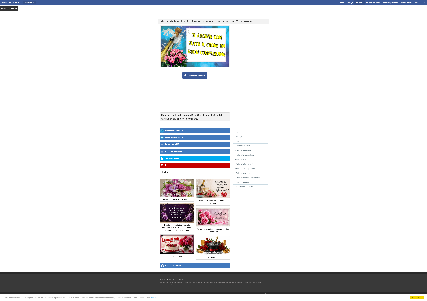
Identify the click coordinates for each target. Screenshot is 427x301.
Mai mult (154, 297)
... (422, 2)
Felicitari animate (243, 182)
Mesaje (239, 136)
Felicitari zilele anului (244, 164)
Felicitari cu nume (243, 145)
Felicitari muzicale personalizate (249, 177)
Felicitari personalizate (245, 155)
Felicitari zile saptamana (245, 168)
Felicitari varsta (242, 159)
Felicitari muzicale (243, 173)
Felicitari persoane (243, 150)
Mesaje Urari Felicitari (10, 2)
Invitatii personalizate (244, 186)
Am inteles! (417, 297)
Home (238, 132)
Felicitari (239, 141)
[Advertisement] (213, 11)
